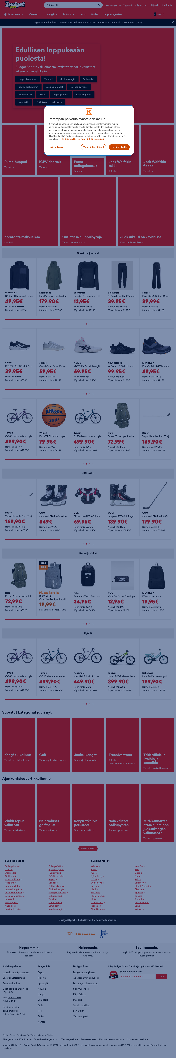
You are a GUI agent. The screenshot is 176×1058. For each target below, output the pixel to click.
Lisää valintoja (56, 147)
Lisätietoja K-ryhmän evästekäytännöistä (83, 139)
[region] (89, 130)
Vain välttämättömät (93, 147)
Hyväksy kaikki (119, 147)
